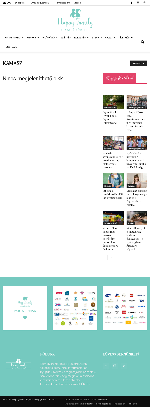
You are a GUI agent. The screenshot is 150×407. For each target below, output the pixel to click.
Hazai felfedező (110, 223)
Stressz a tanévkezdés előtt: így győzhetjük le (113, 194)
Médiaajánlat (103, 403)
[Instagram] (138, 2)
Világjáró (48, 37)
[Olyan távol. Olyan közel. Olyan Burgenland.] (113, 102)
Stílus (95, 37)
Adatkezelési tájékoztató (79, 403)
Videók (77, 2)
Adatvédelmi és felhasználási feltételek (86, 399)
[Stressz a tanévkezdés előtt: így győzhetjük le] (113, 180)
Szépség (66, 37)
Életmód (125, 37)
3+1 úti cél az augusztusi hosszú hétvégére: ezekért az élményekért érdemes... (110, 238)
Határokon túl (110, 107)
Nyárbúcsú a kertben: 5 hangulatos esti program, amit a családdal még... (136, 160)
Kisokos (31, 37)
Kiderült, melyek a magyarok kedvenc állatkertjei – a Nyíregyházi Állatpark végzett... (136, 238)
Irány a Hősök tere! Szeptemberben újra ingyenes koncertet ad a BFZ (136, 121)
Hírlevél (133, 403)
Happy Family (12, 37)
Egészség (80, 37)
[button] (142, 42)
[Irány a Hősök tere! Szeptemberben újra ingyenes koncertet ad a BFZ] (137, 102)
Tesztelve (10, 47)
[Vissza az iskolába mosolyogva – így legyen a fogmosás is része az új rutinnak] (137, 180)
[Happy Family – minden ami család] (75, 19)
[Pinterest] (144, 2)
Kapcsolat (119, 403)
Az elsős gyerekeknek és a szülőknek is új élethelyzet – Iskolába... (113, 160)
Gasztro (110, 37)
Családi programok (136, 107)
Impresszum (63, 2)
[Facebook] (131, 2)
